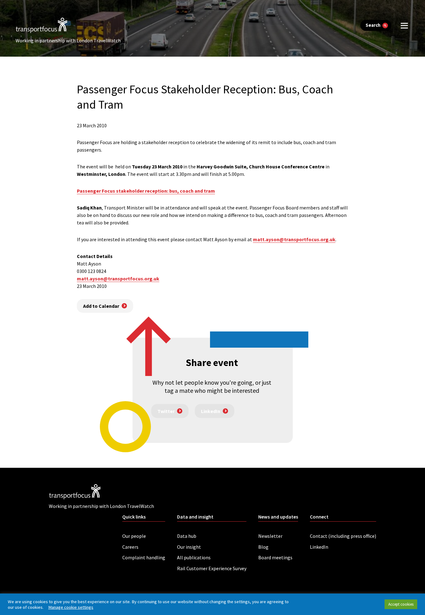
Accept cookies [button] (400, 604)
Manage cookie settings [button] (70, 607)
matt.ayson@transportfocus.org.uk (294, 239)
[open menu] (404, 25)
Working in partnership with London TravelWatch (68, 40)
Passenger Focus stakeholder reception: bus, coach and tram (146, 191)
